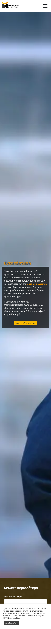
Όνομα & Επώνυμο (13, 596)
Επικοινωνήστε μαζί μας (25, 323)
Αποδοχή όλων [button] (11, 623)
